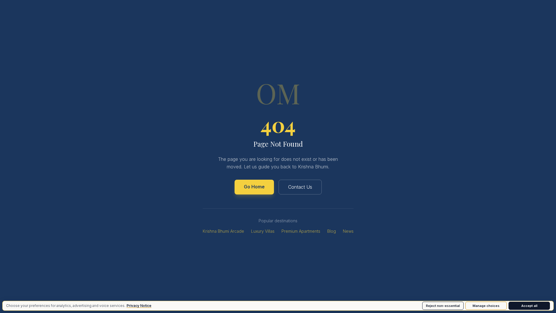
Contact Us (300, 187)
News (348, 231)
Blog (331, 231)
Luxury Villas (263, 231)
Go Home (254, 187)
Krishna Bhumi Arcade (223, 231)
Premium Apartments (300, 231)
